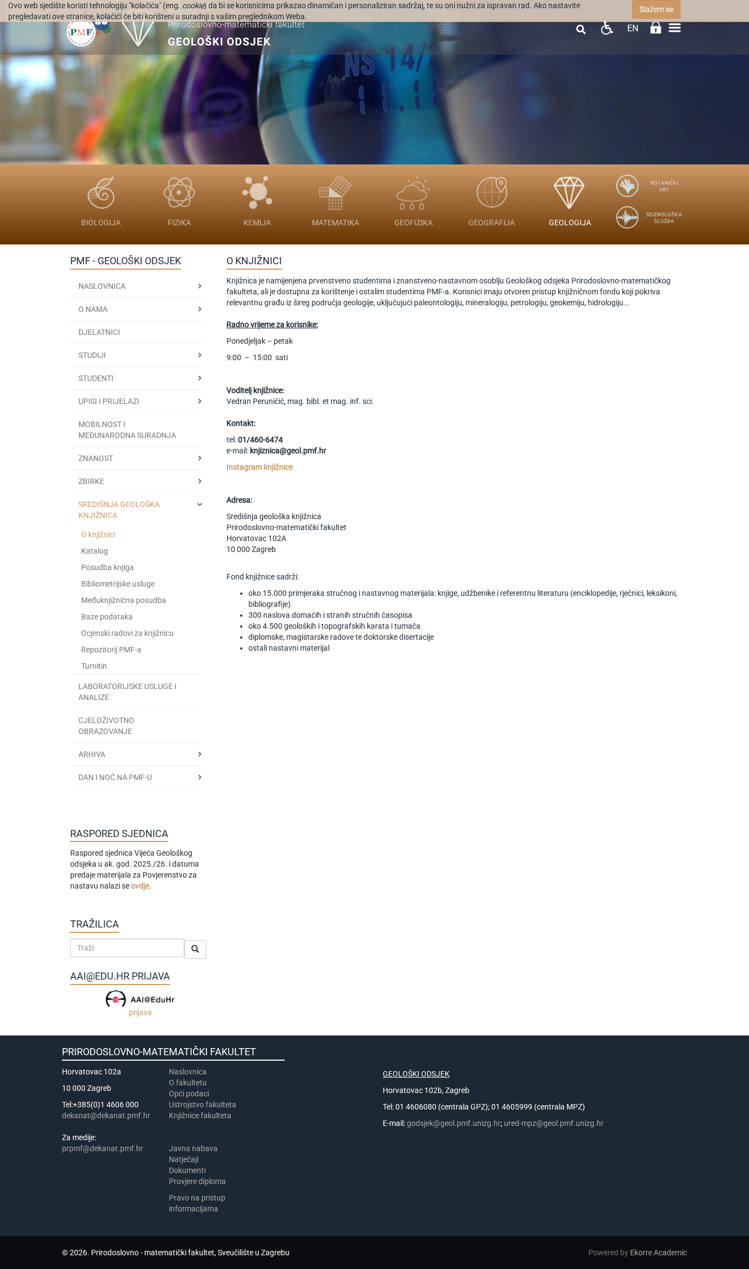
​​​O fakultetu (188, 1082)
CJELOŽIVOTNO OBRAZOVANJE (106, 726)
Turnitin (94, 666)
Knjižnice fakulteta (200, 1115)
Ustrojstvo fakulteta (202, 1104)
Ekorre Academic (658, 1252)
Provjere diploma (197, 1181)
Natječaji (183, 1159)
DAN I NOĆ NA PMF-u (115, 777)
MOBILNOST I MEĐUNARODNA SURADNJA (127, 430)
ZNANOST (95, 458)
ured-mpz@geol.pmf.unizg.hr (554, 1123)
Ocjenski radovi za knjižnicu (127, 633)
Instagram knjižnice (259, 467)
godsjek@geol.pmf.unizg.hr (454, 1123)
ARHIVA (91, 754)
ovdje (140, 885)
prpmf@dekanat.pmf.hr (102, 1148)
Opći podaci (189, 1093)
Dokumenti (187, 1170)
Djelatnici (99, 332)
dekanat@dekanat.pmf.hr (106, 1115)
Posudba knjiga (107, 567)
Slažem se (656, 9)
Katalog (94, 551)
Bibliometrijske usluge (118, 583)
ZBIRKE (91, 481)
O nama (92, 309)
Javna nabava (193, 1148)
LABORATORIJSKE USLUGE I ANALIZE (127, 692)
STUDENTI (96, 378)
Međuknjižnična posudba (123, 600)
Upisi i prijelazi (108, 401)
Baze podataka (107, 616)
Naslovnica (102, 286)
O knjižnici (98, 534)
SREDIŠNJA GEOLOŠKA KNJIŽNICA (119, 510)
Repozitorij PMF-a (111, 649)
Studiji (92, 355)
